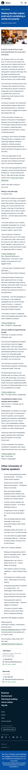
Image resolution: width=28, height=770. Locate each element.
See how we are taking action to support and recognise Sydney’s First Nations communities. (14, 765)
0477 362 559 (8, 677)
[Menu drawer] (25, 3)
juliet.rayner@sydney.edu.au (10, 630)
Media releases (5, 9)
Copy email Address (10, 664)
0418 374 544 (8, 659)
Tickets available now (8, 254)
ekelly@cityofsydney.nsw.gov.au (11, 644)
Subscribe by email (8, 729)
